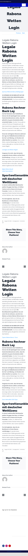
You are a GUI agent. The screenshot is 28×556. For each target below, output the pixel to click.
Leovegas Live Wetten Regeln (10, 149)
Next (23, 33)
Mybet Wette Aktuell (7, 169)
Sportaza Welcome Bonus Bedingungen (13, 92)
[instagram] (6, 546)
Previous (18, 33)
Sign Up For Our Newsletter (9, 510)
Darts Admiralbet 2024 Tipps (10, 399)
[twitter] (20, 1)
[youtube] (9, 546)
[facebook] (18, 1)
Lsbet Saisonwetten (7, 171)
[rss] (25, 1)
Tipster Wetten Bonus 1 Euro (10, 337)
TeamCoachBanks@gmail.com (5, 1)
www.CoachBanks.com (11, 540)
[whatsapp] (27, 1)
